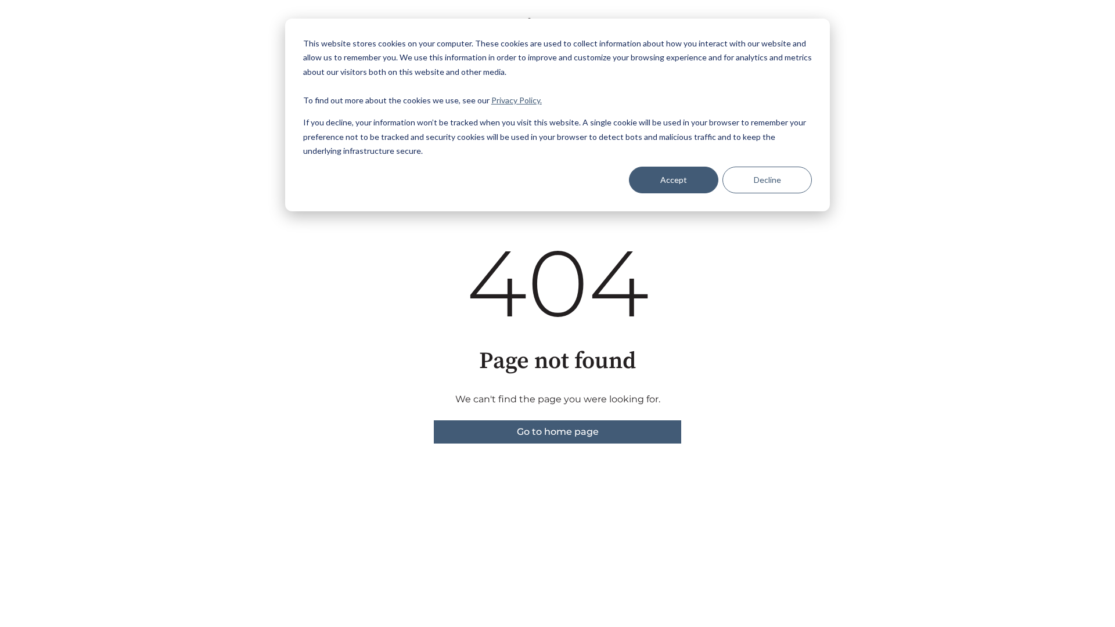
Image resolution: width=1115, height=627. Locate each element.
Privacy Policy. (516, 100)
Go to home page (558, 431)
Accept (673, 180)
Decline (767, 180)
